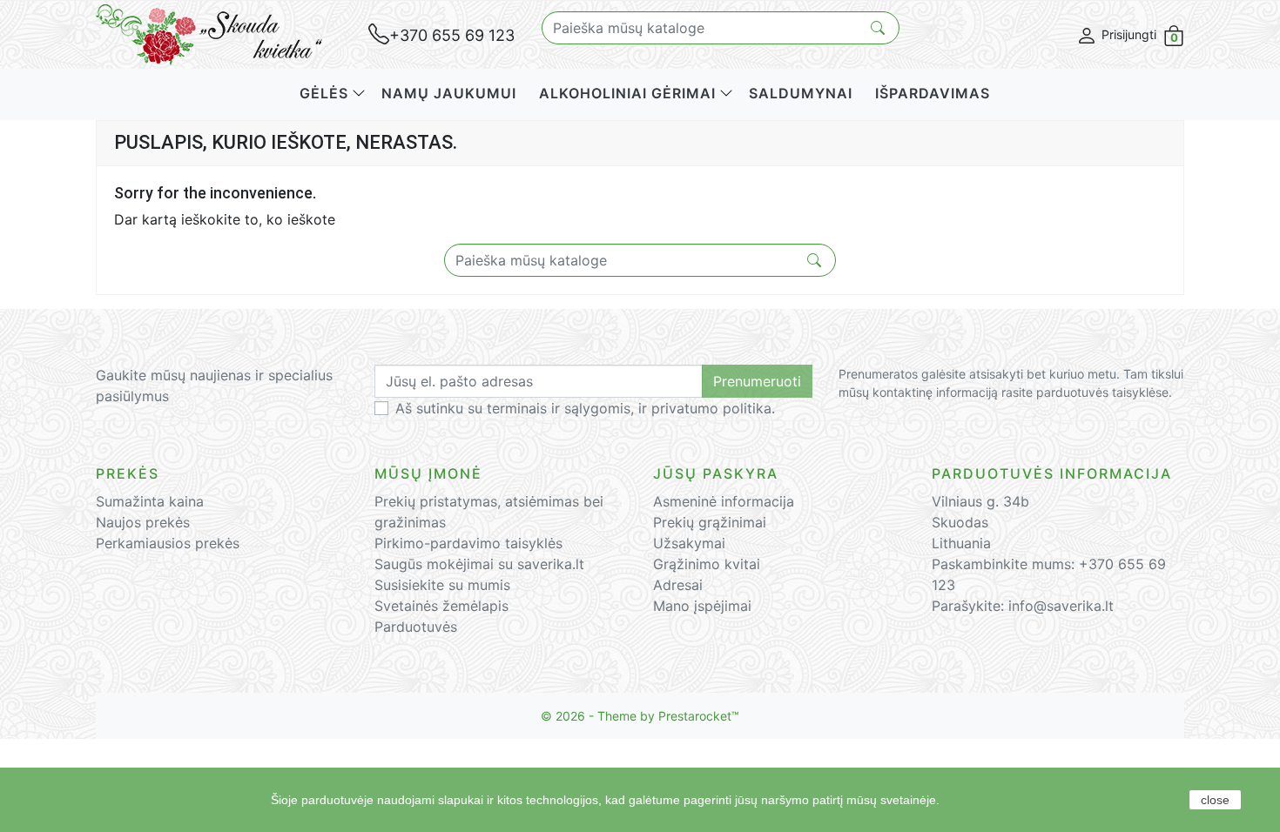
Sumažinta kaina (150, 501)
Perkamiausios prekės (167, 543)
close (1215, 800)
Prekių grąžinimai (709, 522)
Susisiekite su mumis (442, 585)
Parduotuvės (415, 626)
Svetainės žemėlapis (441, 605)
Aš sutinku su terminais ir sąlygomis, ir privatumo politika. (585, 408)
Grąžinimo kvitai (706, 564)
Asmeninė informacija (723, 501)
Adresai (678, 585)
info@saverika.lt (1061, 605)
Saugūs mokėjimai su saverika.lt (479, 564)
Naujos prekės (143, 522)
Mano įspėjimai (702, 605)
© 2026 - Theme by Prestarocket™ (640, 715)
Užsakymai (689, 543)
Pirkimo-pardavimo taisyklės (468, 543)
